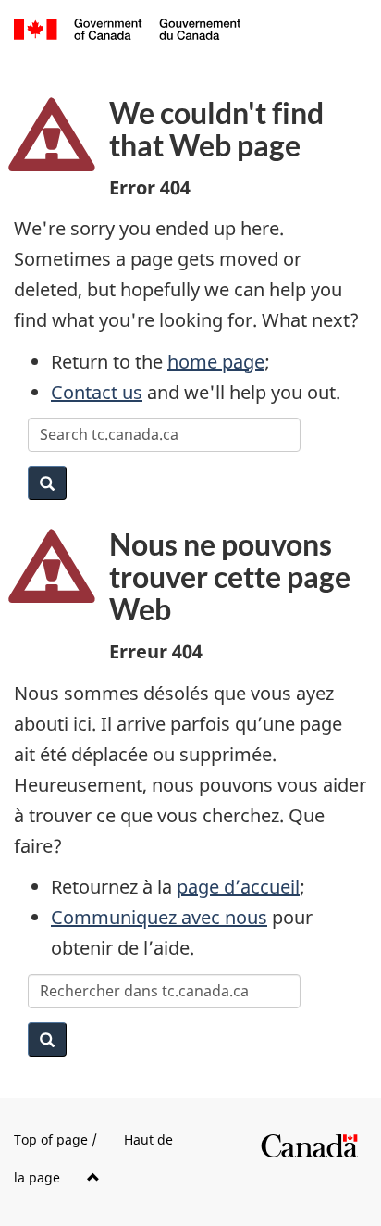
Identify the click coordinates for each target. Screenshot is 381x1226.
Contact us (96, 392)
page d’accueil (238, 886)
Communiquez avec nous (159, 917)
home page (215, 361)
